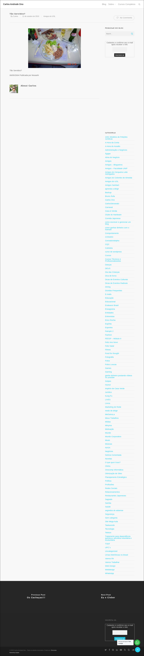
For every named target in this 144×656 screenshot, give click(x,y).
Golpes (108, 381)
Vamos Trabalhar (112, 562)
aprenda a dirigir (112, 189)
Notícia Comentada (113, 455)
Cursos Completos (126, 4)
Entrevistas (109, 316)
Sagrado (108, 499)
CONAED (109, 237)
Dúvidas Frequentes (113, 291)
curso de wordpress (113, 252)
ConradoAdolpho (112, 241)
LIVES (107, 400)
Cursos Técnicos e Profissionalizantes (113, 260)
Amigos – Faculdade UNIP (116, 168)
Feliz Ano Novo (111, 342)
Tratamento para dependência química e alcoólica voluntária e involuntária (118, 538)
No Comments (125, 18)
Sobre (111, 4)
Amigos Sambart (112, 185)
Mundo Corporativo (113, 437)
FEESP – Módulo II (113, 339)
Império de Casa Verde (114, 388)
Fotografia (109, 357)
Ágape (108, 154)
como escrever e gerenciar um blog (118, 223)
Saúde (108, 507)
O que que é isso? (112, 462)
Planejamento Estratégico (116, 477)
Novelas (108, 459)
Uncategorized (111, 551)
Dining (107, 287)
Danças (108, 265)
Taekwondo (110, 525)
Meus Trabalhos (112, 418)
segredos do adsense (114, 510)
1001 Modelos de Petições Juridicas (116, 138)
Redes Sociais (111, 488)
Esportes (109, 327)
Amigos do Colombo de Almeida (118, 178)
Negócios (109, 451)
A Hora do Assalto (112, 146)
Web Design (110, 566)
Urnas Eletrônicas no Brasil (116, 555)
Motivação (109, 429)
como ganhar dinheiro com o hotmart (117, 229)
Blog (104, 4)
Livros (107, 403)
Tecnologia (109, 529)
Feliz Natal (109, 346)
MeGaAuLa (110, 414)
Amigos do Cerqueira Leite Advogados (116, 173)
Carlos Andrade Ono (13, 4)
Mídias (108, 422)
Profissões (109, 485)
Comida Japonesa (112, 218)
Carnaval (109, 207)
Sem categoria (111, 518)
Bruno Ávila (110, 196)
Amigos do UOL (49, 16)
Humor (108, 385)
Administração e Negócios (116, 150)
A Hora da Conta (112, 143)
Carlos (15, 16)
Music (107, 440)
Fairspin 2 (109, 331)
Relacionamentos (112, 492)
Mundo (108, 433)
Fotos (107, 361)
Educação (109, 298)
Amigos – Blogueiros (113, 165)
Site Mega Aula (111, 521)
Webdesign (110, 570)
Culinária (109, 248)
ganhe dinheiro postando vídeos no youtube (118, 376)
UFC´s (108, 547)
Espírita (108, 324)
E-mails (108, 294)
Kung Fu (108, 396)
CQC (107, 244)
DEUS (107, 268)
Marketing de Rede (113, 407)
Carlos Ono (110, 200)
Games (108, 368)
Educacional (110, 302)
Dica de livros (110, 276)
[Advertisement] (119, 94)
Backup (108, 192)
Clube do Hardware (113, 215)
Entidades (109, 313)
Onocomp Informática (114, 470)
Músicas (108, 444)
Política (108, 481)
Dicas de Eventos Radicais (116, 283)
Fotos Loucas (110, 364)
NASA (107, 448)
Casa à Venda (111, 211)
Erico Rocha (110, 320)
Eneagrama (110, 309)
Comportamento (112, 233)
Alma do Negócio (112, 157)
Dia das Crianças (112, 272)
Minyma (108, 425)
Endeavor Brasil (111, 305)
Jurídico (108, 392)
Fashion (108, 335)
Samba (108, 503)
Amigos (108, 161)
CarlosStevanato (112, 204)
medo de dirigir (111, 411)
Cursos (108, 255)
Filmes (108, 350)
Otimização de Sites (113, 473)
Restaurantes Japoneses (115, 496)
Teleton (108, 533)
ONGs (107, 466)
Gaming (108, 372)
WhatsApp (109, 573)
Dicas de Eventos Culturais (116, 279)
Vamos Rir (109, 559)
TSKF (107, 544)
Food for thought (112, 353)
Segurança (109, 514)
